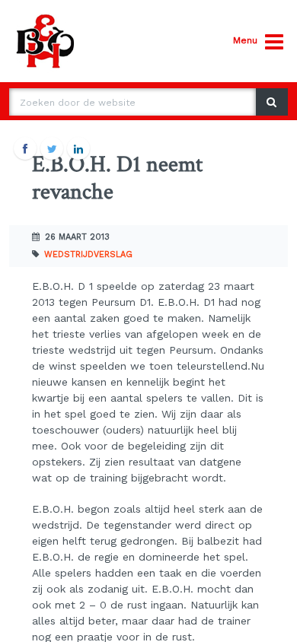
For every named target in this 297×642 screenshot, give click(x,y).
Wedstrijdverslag (88, 254)
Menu (245, 40)
